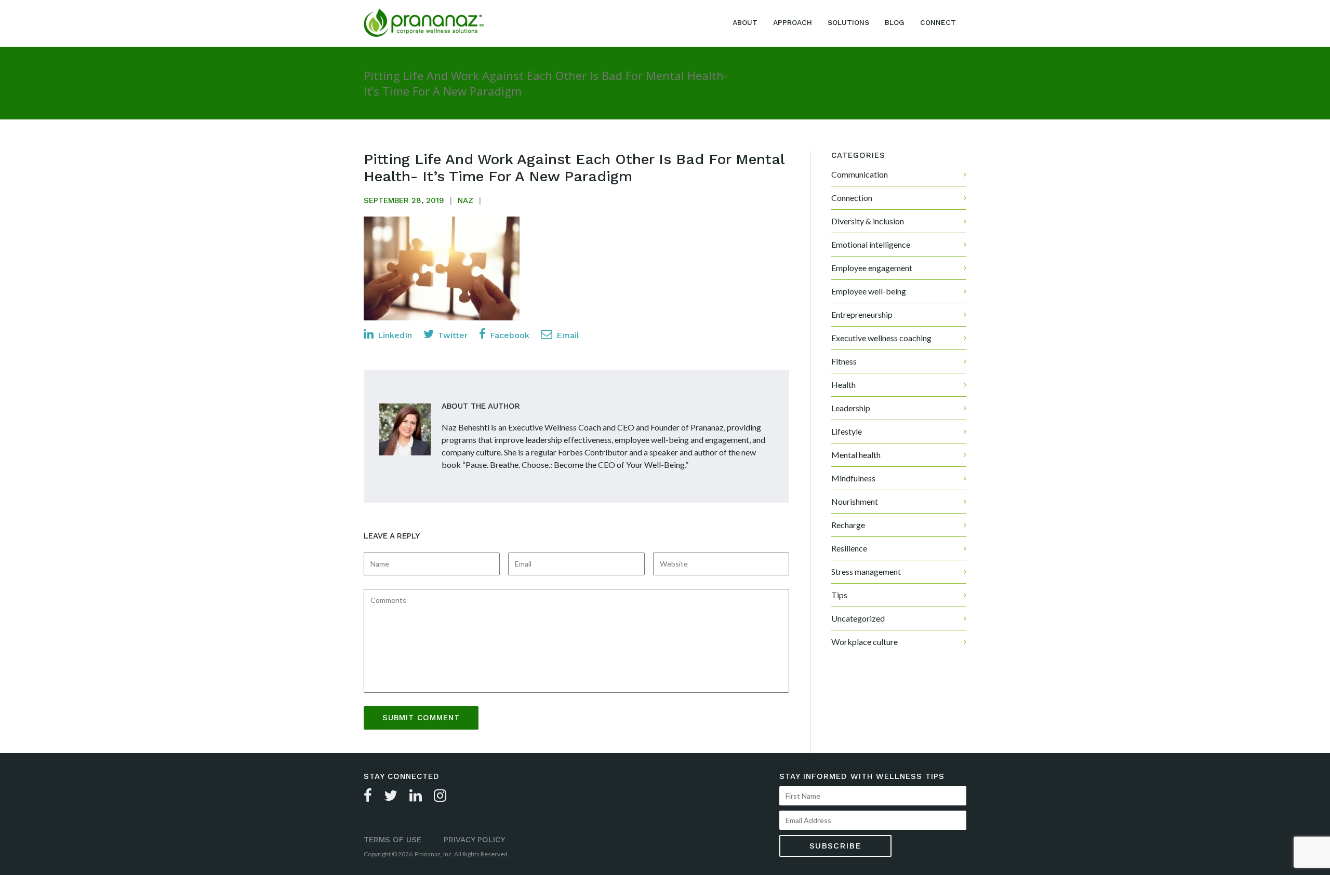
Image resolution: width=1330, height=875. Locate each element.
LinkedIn (393, 335)
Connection (851, 198)
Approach (792, 22)
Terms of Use (392, 839)
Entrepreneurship (862, 314)
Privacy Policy (474, 839)
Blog (895, 22)
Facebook (508, 335)
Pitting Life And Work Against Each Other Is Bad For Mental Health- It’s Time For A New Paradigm (574, 168)
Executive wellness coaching (881, 338)
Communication (859, 174)
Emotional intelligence (870, 244)
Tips (839, 595)
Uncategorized (858, 618)
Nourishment (854, 501)
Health (843, 384)
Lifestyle (846, 431)
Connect (938, 22)
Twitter (451, 335)
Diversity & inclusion (867, 221)
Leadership (850, 408)
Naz (465, 200)
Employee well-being (868, 291)
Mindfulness (853, 478)
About (745, 22)
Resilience (849, 548)
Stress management (866, 571)
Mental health (856, 455)
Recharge (848, 525)
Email (566, 335)
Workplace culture (864, 642)
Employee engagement (871, 268)
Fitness (844, 361)
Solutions (848, 22)
